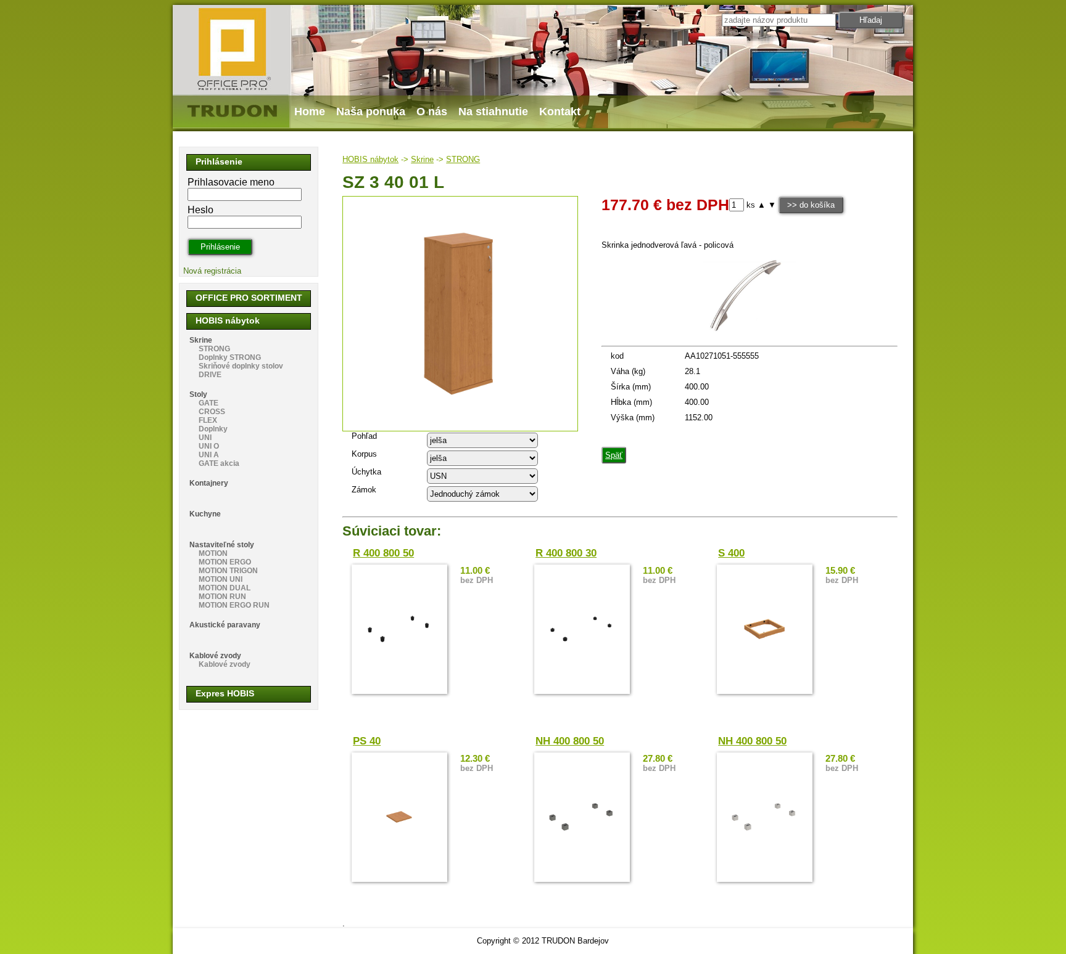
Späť (613, 455)
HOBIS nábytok (370, 159)
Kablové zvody (215, 655)
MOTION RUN (222, 596)
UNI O (209, 446)
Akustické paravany (224, 625)
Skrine (422, 159)
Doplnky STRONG (230, 357)
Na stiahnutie (493, 111)
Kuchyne (205, 514)
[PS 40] (399, 817)
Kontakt (560, 111)
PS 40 (367, 741)
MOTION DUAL (224, 588)
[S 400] (764, 629)
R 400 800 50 (383, 553)
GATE (208, 403)
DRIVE (210, 374)
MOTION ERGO (225, 562)
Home (309, 111)
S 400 (731, 553)
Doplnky (213, 429)
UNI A (209, 454)
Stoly (198, 394)
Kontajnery (208, 483)
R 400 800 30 (566, 553)
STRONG (463, 159)
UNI (205, 437)
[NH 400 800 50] (582, 817)
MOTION (213, 553)
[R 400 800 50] (399, 629)
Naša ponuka (370, 111)
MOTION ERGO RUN (234, 605)
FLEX (208, 420)
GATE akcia (219, 463)
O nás (431, 111)
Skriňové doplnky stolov (241, 366)
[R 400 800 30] (582, 629)
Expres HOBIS (225, 693)
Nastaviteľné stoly (221, 544)
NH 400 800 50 (569, 741)
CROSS (212, 411)
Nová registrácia (212, 270)
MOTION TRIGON (228, 570)
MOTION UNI (220, 579)
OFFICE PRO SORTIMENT (249, 298)
